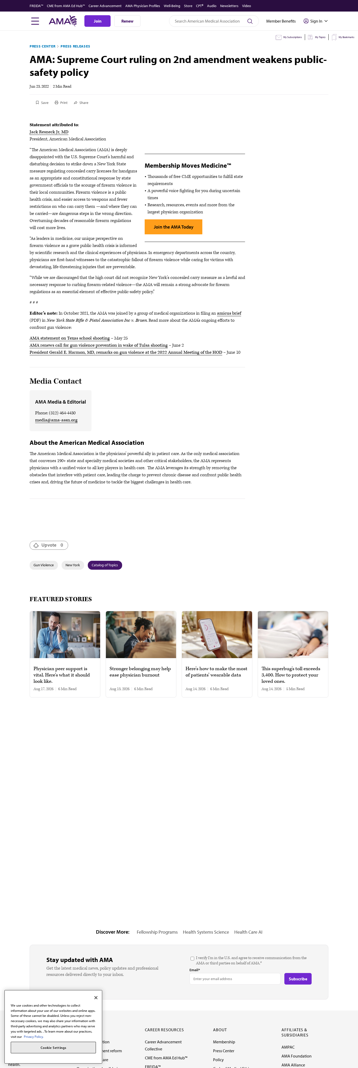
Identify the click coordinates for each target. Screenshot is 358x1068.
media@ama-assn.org (56, 420)
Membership (224, 1041)
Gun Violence (44, 565)
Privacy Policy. (34, 1036)
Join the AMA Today (173, 227)
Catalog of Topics (105, 565)
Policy (218, 1059)
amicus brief (229, 313)
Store (188, 5)
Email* (194, 969)
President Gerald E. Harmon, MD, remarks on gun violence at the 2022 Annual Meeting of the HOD (126, 352)
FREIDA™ (36, 5)
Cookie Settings (53, 1047)
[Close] (96, 997)
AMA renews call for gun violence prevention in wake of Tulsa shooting (99, 345)
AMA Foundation (296, 1056)
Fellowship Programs (157, 932)
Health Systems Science (206, 932)
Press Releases (75, 46)
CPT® (199, 5)
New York (73, 565)
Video (246, 5)
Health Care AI (248, 932)
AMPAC (288, 1047)
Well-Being (172, 5)
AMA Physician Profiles (142, 5)
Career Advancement (105, 5)
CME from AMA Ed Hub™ (66, 5)
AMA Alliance (293, 1064)
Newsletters (229, 5)
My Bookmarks (346, 37)
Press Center (42, 46)
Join (97, 21)
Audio (211, 5)
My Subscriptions (292, 37)
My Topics (320, 37)
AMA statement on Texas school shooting (70, 338)
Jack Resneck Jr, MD (49, 132)
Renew (127, 21)
